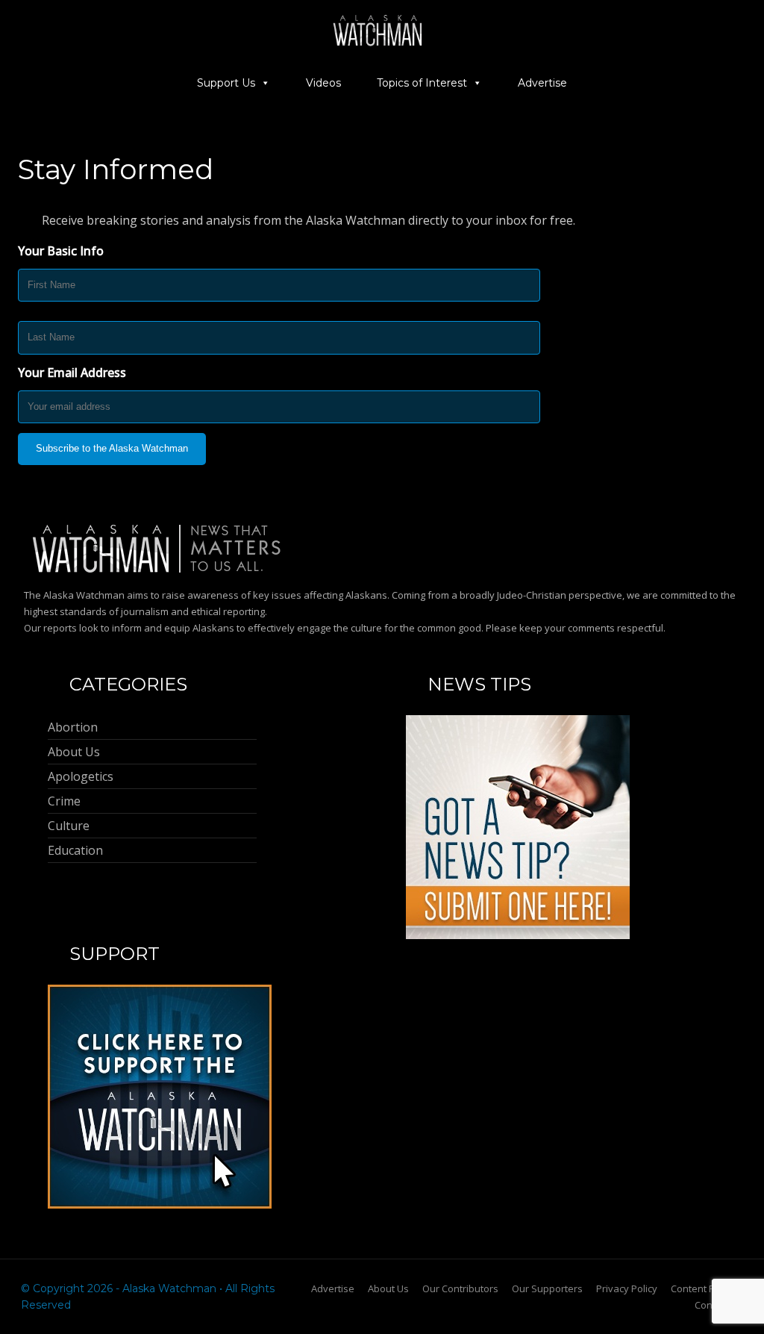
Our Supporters (547, 1288)
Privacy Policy (626, 1288)
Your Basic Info (61, 251)
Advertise (542, 83)
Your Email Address (72, 372)
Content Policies (707, 1288)
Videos (323, 83)
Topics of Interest (422, 83)
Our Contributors (460, 1288)
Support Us (226, 83)
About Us (388, 1288)
